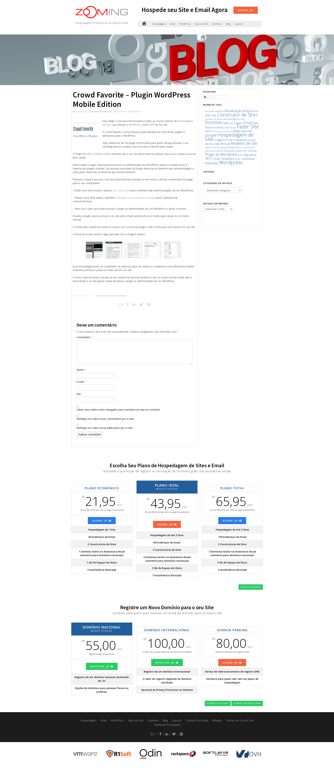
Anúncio (219, 111)
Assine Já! (245, 10)
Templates (227, 159)
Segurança (249, 155)
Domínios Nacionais (217, 703)
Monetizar (209, 147)
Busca (254, 111)
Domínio (214, 122)
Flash (208, 131)
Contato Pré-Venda (196, 720)
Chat (208, 115)
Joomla (252, 140)
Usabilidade (248, 158)
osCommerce (216, 150)
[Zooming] (144, 23)
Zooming (79, 111)
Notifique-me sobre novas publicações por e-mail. (105, 427)
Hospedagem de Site (229, 136)
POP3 (240, 155)
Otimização (229, 150)
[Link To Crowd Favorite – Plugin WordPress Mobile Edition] (86, 132)
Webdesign (211, 163)
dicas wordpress (231, 119)
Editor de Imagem (232, 123)
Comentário (84, 337)
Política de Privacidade (167, 724)
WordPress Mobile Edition (97, 154)
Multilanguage (221, 147)
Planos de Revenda (250, 587)
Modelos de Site (244, 143)
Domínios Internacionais (247, 703)
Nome (81, 369)
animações (209, 111)
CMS (151, 124)
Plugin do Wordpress (105, 295)
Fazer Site (248, 126)
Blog (228, 23)
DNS (242, 119)
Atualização (233, 110)
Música (231, 147)
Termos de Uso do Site (239, 720)
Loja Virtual (221, 143)
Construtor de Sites (237, 115)
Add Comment (120, 111)
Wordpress (135, 111)
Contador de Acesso (213, 119)
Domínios (217, 23)
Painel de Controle (246, 150)
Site (79, 394)
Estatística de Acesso (225, 127)
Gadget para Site (241, 131)
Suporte (238, 23)
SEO (208, 158)
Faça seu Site (201, 23)
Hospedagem (159, 23)
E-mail (81, 381)
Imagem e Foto (223, 140)
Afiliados (217, 720)
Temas (216, 159)
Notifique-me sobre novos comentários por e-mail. (105, 418)
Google (211, 135)
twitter (237, 159)
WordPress (185, 23)
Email (172, 23)
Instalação (240, 140)
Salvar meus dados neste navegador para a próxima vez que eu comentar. (118, 409)
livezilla (209, 143)
